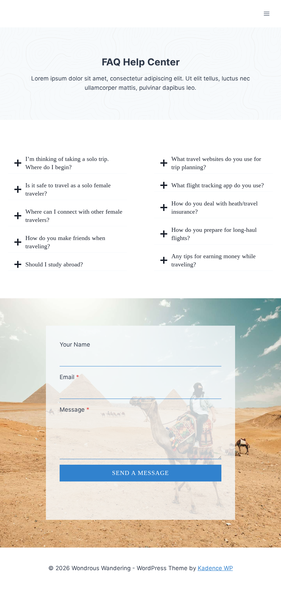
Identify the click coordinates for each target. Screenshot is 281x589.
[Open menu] (266, 13)
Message (74, 409)
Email (69, 377)
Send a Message (140, 472)
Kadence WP (215, 568)
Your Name (75, 344)
